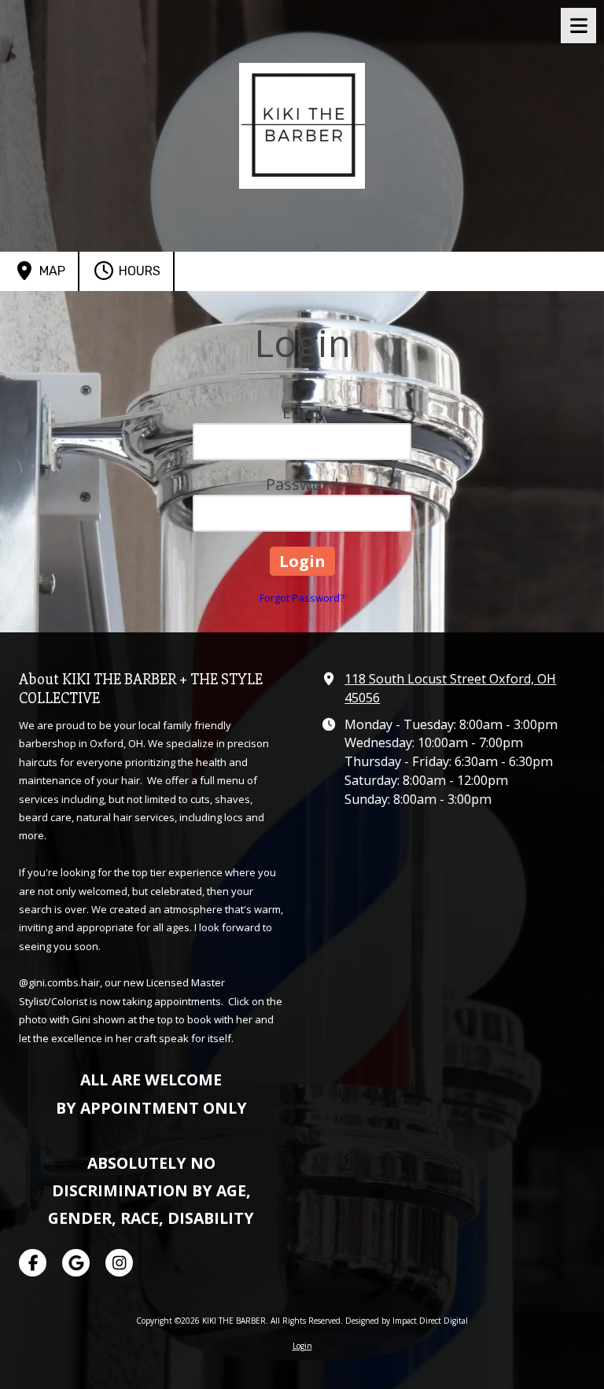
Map (50, 270)
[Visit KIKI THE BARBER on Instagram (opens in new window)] (119, 1263)
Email (302, 412)
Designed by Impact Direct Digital (406, 1320)
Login (302, 1345)
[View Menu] (578, 25)
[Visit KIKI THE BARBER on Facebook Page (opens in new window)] (32, 1263)
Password (302, 484)
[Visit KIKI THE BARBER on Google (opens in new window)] (76, 1263)
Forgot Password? (302, 598)
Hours (138, 270)
